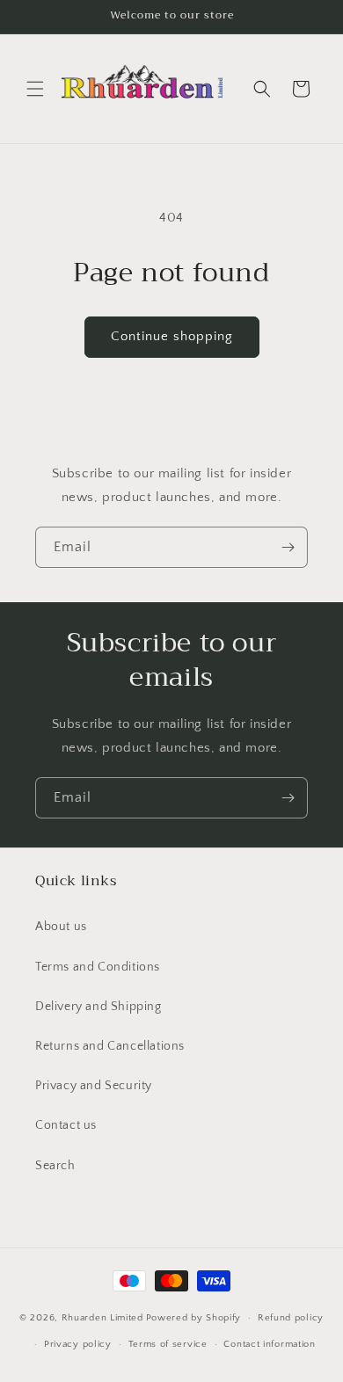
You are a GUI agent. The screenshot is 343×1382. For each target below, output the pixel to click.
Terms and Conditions (97, 967)
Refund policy (291, 1318)
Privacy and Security (93, 1086)
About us (61, 927)
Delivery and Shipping (98, 1007)
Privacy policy (78, 1344)
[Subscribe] (287, 547)
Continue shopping (172, 336)
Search (55, 1166)
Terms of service (168, 1344)
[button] (35, 88)
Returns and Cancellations (110, 1046)
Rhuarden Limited (102, 1318)
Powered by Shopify (194, 1318)
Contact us (66, 1125)
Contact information (269, 1344)
